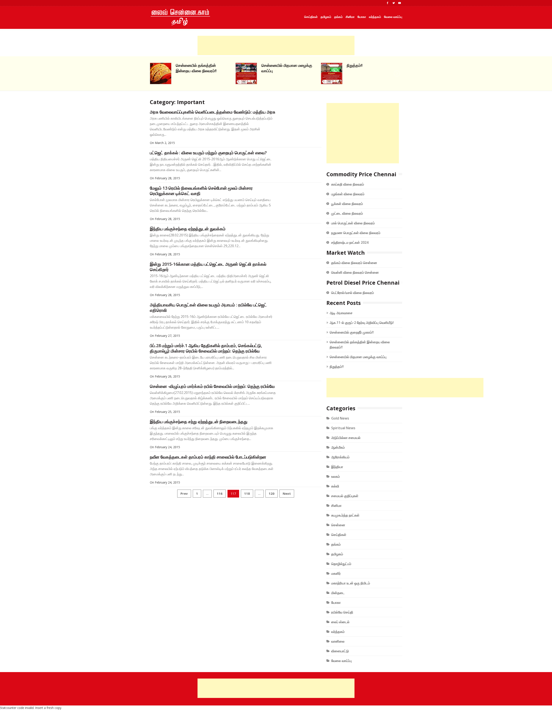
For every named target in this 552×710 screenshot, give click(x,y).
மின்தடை (338, 592)
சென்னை (338, 525)
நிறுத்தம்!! (269, 65)
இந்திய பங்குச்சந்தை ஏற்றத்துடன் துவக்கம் (188, 229)
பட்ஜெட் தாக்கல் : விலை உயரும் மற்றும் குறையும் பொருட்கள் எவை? (208, 153)
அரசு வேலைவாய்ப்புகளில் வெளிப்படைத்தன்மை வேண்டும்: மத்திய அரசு (212, 112)
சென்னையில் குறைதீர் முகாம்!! (352, 332)
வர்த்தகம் (375, 17)
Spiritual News (343, 428)
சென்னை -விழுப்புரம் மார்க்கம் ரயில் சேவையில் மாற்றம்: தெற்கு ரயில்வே (212, 386)
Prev (184, 493)
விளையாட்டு (340, 651)
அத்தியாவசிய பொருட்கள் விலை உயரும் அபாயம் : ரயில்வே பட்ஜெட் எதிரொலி (208, 307)
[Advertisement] (276, 45)
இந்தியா (337, 466)
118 (247, 493)
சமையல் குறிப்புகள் (344, 495)
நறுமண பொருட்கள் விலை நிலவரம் (355, 232)
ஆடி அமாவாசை (341, 313)
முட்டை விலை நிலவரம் (347, 213)
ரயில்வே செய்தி (342, 612)
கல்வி (335, 486)
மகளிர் (336, 573)
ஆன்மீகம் (338, 447)
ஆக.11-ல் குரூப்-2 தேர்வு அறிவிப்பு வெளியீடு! (362, 322)
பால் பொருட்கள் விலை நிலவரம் (353, 223)
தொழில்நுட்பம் (341, 563)
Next (287, 493)
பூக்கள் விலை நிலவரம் (347, 203)
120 (271, 493)
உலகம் (335, 476)
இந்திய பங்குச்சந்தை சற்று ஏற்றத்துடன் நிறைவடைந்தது (198, 421)
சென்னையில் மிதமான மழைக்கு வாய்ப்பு (358, 356)
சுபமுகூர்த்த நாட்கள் (345, 515)
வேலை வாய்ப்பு (393, 17)
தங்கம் (338, 17)
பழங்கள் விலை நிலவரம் (347, 194)
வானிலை (338, 641)
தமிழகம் (326, 17)
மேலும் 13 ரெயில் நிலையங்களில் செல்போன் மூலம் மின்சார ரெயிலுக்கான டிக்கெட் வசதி (201, 190)
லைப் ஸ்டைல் (340, 621)
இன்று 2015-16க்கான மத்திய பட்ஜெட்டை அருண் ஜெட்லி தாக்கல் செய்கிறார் (208, 266)
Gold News (340, 418)
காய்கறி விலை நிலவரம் (347, 184)
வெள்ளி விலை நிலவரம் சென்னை (355, 272)
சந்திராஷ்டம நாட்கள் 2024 (350, 242)
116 (220, 493)
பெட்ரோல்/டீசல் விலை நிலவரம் (352, 292)
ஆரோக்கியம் (340, 457)
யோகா (362, 17)
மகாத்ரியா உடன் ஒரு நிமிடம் (350, 583)
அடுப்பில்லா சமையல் (346, 437)
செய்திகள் (311, 17)
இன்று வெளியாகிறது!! (364, 65)
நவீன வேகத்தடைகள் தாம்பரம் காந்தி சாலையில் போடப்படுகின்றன (208, 457)
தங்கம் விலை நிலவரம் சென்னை (354, 262)
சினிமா (350, 17)
